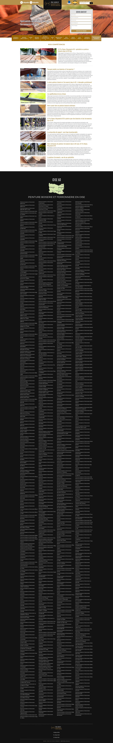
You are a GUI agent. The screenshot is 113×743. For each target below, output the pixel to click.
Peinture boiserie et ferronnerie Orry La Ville (65, 574)
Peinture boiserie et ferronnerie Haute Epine (47, 573)
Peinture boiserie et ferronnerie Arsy (28, 266)
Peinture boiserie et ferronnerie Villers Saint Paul (84, 653)
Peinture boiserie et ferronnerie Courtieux (27, 703)
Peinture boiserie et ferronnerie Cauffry (27, 589)
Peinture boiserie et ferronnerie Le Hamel (46, 551)
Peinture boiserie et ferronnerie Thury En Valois (83, 515)
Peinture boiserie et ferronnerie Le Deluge (46, 255)
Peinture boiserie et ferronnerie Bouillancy (27, 465)
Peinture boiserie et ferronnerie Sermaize (82, 456)
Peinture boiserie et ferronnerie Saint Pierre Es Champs (83, 383)
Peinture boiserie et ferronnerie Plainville (64, 615)
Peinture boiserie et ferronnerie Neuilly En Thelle (64, 482)
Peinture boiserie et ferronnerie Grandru (46, 524)
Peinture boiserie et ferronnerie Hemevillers (46, 585)
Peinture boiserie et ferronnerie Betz (28, 399)
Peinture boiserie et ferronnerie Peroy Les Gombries (65, 595)
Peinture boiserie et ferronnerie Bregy (29, 495)
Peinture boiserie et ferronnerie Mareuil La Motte (64, 275)
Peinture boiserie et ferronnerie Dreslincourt (46, 272)
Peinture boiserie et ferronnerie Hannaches (46, 548)
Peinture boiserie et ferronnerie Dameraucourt (46, 246)
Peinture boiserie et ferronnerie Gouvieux (46, 509)
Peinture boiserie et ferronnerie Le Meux (65, 340)
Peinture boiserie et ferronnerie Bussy (29, 538)
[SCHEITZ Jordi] (56, 727)
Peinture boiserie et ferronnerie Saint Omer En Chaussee (83, 377)
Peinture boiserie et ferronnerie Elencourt (46, 280)
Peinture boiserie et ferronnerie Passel (64, 592)
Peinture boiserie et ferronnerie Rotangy (82, 255)
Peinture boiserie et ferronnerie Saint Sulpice (83, 402)
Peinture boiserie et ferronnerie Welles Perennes (82, 705)
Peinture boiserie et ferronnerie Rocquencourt (82, 241)
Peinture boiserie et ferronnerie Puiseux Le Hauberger (64, 680)
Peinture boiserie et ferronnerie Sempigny (82, 436)
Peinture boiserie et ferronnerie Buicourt (27, 533)
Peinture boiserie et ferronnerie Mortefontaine (64, 429)
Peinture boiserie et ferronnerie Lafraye (46, 676)
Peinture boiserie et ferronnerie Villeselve (82, 680)
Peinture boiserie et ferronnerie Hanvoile (46, 554)
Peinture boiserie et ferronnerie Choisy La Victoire (27, 644)
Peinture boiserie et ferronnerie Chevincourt (27, 629)
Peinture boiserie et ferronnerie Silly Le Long (83, 462)
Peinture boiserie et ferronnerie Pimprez (64, 604)
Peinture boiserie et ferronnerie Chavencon (27, 620)
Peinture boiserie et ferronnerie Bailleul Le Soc (27, 314)
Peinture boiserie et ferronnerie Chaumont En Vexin (27, 617)
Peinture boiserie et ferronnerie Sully (83, 477)
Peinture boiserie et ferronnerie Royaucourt (82, 277)
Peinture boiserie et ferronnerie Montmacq (64, 402)
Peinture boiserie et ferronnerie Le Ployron (65, 637)
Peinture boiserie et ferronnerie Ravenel (64, 706)
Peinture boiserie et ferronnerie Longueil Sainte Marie (64, 246)
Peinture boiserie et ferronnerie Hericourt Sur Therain (46, 597)
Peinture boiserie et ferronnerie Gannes (46, 466)
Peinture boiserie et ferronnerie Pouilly (64, 665)
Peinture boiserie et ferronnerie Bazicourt (27, 342)
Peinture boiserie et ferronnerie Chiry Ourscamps (28, 638)
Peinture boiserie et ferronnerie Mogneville (64, 346)
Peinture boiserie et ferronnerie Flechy (46, 375)
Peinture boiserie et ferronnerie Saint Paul (83, 380)
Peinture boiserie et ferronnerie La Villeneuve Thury (83, 637)
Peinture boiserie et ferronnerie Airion (28, 222)
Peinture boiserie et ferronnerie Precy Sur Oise (65, 668)
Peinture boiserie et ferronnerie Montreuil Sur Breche (64, 408)
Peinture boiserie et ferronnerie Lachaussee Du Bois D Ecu (46, 667)
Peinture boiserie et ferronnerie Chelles (27, 623)
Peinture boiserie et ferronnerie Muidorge (64, 459)
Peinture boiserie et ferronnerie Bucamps (27, 530)
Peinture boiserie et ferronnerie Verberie (82, 603)
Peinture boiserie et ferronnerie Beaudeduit (27, 346)
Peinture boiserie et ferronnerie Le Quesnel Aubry (65, 689)
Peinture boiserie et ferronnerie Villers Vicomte (84, 677)
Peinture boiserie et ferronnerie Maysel (64, 309)
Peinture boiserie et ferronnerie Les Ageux (28, 217)
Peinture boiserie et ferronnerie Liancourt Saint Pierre (64, 224)
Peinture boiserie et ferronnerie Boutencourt (27, 483)
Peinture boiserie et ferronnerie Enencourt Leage (46, 289)
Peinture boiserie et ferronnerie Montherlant (64, 386)
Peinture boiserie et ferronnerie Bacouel (27, 311)
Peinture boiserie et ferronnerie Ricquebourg (82, 224)
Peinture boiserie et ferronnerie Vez (83, 618)
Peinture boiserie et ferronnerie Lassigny (46, 706)
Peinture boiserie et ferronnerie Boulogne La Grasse (27, 471)
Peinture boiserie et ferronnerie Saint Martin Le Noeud (83, 365)
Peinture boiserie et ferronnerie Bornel (27, 455)
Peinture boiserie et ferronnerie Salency (82, 417)
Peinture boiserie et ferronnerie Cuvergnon (46, 239)
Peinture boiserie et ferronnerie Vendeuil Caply (82, 594)
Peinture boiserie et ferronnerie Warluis (82, 699)
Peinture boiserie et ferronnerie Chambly (27, 604)
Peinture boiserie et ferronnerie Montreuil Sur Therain (64, 411)
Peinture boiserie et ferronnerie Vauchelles (82, 572)
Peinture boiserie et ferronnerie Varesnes (82, 566)
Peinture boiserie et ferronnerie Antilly (29, 255)
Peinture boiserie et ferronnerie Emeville (46, 286)
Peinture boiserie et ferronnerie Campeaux (27, 553)
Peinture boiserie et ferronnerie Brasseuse (27, 492)
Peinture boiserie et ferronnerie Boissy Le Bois (27, 431)
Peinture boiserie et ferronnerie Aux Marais (83, 708)
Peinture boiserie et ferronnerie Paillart (64, 586)
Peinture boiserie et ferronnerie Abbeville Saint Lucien (27, 209)
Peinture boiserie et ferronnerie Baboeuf (27, 305)
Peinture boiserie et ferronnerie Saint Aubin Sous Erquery (83, 312)
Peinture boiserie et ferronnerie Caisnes (27, 541)
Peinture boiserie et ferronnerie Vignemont (82, 626)
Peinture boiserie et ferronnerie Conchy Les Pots (27, 669)
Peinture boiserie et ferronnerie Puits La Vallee (65, 683)
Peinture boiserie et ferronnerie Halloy (47, 545)
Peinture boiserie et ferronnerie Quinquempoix (64, 695)
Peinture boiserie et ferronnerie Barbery (27, 328)
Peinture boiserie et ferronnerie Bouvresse (27, 486)
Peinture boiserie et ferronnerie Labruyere (46, 655)
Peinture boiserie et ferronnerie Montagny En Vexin (64, 371)
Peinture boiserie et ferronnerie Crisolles (46, 213)
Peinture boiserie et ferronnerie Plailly (65, 610)
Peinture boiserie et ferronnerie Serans (82, 447)
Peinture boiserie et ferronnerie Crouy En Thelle (47, 225)
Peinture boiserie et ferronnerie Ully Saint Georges (83, 554)
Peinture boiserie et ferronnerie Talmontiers (82, 481)
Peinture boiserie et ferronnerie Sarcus (82, 420)
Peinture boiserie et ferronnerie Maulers (64, 306)
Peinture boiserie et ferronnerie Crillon (47, 211)
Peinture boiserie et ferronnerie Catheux (27, 580)
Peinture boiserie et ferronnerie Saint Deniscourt (83, 322)
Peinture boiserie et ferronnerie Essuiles (46, 331)
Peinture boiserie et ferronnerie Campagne (27, 550)
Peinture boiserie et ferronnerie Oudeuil (64, 580)
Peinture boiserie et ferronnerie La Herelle (46, 594)
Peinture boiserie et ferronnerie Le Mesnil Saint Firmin (65, 331)
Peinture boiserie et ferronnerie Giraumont (46, 481)
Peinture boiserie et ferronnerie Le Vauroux (83, 588)
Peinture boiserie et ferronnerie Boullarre (27, 468)
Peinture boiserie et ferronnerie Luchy (65, 254)
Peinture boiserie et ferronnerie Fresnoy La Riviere (46, 444)
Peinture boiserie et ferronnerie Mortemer (64, 436)
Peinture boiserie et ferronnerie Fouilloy (46, 407)
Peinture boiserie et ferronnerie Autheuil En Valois (27, 287)
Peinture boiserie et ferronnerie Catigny (27, 583)
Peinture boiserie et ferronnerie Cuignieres (46, 229)
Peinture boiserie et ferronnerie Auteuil (27, 284)
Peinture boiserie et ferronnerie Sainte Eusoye (84, 328)
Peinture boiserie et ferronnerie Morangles (64, 420)
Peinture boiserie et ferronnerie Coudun (27, 688)
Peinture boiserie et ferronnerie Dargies (46, 249)
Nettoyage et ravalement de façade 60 (45, 38)
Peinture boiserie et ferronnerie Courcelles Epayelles (27, 694)
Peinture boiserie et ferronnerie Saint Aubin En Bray (83, 309)
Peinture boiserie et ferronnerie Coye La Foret (28, 706)
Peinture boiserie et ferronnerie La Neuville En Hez (65, 495)
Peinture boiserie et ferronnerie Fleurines (46, 378)
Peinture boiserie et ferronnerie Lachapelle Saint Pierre (46, 661)
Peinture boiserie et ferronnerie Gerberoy (46, 475)
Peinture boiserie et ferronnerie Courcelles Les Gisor (27, 697)
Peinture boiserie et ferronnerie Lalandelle (46, 690)
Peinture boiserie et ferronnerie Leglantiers (64, 211)
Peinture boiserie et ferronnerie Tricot (83, 530)
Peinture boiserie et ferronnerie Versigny (82, 615)
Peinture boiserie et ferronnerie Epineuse (46, 296)
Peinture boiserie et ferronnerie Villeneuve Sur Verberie (82, 640)
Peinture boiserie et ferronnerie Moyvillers (64, 456)
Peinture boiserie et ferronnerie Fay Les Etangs (47, 347)
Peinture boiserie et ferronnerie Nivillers (64, 516)
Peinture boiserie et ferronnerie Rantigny (64, 702)
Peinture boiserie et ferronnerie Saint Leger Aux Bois (83, 352)
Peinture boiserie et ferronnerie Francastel (46, 423)
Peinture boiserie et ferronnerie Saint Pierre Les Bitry (83, 386)
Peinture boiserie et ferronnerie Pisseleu (64, 607)
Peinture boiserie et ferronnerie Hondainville (46, 613)
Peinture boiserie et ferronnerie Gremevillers (46, 527)
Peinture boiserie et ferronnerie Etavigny (46, 337)
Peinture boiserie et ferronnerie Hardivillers (46, 557)
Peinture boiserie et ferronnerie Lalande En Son (46, 687)
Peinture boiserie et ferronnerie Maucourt (64, 303)
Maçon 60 (52, 38)
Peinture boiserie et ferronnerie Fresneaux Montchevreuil (46, 432)
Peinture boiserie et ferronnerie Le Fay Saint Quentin (46, 353)
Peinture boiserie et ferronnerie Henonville (46, 588)
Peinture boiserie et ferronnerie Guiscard (46, 535)
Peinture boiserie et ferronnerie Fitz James (47, 365)
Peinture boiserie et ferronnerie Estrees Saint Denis (46, 334)
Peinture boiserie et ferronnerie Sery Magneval (83, 459)
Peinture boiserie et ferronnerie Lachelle (46, 670)
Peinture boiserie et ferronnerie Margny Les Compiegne (64, 284)
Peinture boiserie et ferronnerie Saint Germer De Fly (83, 340)
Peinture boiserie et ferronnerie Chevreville (27, 632)
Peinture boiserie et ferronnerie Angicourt (27, 235)
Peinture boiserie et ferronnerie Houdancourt (46, 616)
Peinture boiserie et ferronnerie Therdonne (82, 487)
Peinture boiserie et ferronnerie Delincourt (46, 252)
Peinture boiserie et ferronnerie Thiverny (82, 509)
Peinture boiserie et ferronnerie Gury (47, 537)
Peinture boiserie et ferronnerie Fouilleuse (46, 404)
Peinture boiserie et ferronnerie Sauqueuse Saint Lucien (82, 426)
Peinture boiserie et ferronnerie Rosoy (84, 250)
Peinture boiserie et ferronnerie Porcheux (64, 659)
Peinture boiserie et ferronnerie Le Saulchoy (83, 429)
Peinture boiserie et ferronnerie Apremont (27, 260)
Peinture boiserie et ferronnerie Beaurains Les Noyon (27, 358)
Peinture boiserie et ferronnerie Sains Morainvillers (83, 300)
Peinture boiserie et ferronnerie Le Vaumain (83, 581)
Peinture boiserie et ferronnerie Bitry (28, 407)
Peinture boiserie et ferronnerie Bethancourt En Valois (27, 390)
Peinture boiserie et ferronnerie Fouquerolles (46, 416)
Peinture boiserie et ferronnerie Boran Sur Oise (28, 449)
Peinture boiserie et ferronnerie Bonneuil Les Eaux (27, 437)
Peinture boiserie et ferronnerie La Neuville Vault (65, 513)
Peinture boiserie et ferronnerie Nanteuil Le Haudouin (64, 471)
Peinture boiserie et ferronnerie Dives (47, 261)
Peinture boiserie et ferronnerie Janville (46, 630)
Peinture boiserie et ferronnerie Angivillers (27, 238)
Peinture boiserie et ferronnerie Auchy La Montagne (29, 271)
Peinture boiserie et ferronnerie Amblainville (27, 227)
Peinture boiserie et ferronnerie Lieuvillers (64, 233)
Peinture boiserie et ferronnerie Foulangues (46, 410)
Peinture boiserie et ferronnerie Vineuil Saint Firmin (82, 687)
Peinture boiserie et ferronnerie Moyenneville (64, 453)
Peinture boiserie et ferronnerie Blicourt (27, 422)
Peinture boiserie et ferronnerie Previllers (64, 671)
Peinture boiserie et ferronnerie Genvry (46, 472)
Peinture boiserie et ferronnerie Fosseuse (46, 401)
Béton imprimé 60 (79, 38)
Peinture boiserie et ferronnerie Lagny (47, 679)
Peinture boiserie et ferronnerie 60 (96, 38)
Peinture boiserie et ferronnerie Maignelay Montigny (64, 260)
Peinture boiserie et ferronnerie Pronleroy (64, 674)
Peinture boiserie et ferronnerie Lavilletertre (64, 208)
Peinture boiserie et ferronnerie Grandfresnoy (46, 515)
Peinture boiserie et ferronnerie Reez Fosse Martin (65, 710)
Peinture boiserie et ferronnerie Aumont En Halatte (27, 277)
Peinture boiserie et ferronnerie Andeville (27, 232)
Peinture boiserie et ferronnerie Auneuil (27, 281)
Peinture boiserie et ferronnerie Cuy (47, 243)
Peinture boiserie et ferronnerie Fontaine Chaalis (46, 386)
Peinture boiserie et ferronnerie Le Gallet (46, 463)
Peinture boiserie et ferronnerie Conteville (27, 672)
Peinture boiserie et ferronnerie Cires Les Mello (28, 654)
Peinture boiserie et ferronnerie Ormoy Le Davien (64, 563)
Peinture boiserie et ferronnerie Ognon (64, 553)
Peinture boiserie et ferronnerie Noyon (64, 542)
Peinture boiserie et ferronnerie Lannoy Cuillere (46, 700)
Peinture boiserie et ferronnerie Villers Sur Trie (84, 671)
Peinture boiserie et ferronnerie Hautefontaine (46, 576)
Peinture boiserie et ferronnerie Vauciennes (82, 575)
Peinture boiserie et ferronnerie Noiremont (64, 528)
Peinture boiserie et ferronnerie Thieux (82, 505)
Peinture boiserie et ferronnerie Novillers (64, 536)
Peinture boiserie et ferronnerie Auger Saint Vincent (29, 274)
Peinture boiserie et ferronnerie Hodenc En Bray (46, 606)
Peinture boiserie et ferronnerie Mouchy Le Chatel (64, 445)
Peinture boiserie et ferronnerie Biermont (27, 404)
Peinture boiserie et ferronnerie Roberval (82, 232)
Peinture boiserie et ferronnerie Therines (82, 490)
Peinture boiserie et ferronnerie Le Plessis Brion (65, 631)
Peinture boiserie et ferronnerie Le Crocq (46, 216)
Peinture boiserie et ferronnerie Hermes (46, 600)
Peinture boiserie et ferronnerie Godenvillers (46, 490)
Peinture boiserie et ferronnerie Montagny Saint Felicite (64, 374)
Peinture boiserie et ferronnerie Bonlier (27, 434)
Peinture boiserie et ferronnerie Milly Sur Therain (65, 343)
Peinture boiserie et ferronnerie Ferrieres (46, 359)
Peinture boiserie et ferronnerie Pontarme (64, 643)
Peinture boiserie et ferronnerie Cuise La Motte (47, 235)
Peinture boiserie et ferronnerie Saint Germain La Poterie (83, 337)
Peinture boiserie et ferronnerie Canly (28, 562)
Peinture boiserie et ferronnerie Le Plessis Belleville (65, 628)
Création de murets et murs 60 (24, 38)
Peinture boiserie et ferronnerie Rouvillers (82, 268)
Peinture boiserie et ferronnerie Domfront (46, 266)
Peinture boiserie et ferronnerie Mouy (65, 450)
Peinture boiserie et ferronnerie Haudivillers (46, 566)
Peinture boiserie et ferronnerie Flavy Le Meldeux (47, 372)
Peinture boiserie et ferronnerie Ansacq (27, 243)
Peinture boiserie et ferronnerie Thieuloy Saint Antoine (82, 502)
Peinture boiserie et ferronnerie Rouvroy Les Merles (82, 274)
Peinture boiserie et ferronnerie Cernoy (27, 598)
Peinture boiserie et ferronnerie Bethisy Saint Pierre (27, 397)
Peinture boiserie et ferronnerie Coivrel (27, 663)
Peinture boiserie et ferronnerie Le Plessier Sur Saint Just (65, 622)
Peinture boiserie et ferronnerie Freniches (46, 429)
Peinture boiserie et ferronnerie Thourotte (82, 512)
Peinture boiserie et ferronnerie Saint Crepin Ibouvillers (83, 319)
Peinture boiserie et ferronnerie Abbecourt (27, 206)
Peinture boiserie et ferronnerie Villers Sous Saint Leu (84, 659)
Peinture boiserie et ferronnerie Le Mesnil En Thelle (65, 328)
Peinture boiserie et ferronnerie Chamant (27, 601)
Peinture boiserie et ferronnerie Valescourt (82, 560)
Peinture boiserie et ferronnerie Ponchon (64, 640)
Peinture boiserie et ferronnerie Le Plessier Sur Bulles (65, 618)
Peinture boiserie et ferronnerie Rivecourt (82, 229)
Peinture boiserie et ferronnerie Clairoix (27, 657)
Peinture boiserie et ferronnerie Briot (28, 515)
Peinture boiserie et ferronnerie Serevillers (82, 450)
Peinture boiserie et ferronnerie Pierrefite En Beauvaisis (64, 598)
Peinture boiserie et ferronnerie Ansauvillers (27, 246)
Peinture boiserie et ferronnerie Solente (82, 468)
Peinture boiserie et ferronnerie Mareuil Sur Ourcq (64, 278)
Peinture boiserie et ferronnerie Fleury (47, 380)
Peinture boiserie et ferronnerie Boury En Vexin (29, 477)
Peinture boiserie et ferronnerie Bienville (27, 401)
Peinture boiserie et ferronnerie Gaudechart (46, 469)
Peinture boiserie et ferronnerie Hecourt (46, 579)
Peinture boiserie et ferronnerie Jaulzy (47, 632)
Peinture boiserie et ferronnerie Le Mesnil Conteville (65, 325)
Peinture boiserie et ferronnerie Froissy (46, 460)
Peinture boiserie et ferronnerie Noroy (65, 531)
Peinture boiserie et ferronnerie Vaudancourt (82, 578)
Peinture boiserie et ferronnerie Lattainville (46, 712)
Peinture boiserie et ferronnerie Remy (84, 204)
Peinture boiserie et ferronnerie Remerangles (82, 202)
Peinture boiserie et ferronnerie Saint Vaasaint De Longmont (83, 408)
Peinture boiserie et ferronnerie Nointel (64, 525)
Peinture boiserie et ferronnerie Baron (29, 334)
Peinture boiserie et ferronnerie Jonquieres (46, 636)
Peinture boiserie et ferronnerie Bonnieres (27, 443)
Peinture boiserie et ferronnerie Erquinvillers (46, 313)
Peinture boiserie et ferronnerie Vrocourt (82, 690)
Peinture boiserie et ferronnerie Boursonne (27, 474)
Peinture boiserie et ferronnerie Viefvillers (82, 620)
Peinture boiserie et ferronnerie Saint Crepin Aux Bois (83, 315)
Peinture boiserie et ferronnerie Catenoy (27, 577)
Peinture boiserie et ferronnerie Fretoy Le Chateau (46, 453)
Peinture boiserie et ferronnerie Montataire (64, 377)
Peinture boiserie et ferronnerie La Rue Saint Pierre (83, 286)
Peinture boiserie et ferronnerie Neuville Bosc (64, 488)
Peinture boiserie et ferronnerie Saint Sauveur (83, 399)
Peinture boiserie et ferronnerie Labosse (46, 652)
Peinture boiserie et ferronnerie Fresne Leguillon (46, 435)
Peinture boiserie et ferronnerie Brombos (27, 517)
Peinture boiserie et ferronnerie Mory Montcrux (65, 442)
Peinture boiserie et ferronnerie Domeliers (46, 263)
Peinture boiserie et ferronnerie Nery (65, 474)
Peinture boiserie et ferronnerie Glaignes (46, 484)
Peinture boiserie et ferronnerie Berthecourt (27, 387)
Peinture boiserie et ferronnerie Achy (28, 211)
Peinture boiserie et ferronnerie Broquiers (27, 520)
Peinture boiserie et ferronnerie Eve (47, 341)
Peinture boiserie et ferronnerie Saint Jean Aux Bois (83, 346)
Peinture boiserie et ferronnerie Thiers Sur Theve (84, 496)
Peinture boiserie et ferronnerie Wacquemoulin (82, 693)
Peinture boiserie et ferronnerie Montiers (64, 389)
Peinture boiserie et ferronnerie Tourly (84, 522)
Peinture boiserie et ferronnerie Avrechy (27, 296)
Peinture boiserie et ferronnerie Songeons (82, 474)
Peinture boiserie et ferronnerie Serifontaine (82, 453)
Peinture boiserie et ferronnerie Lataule (46, 709)
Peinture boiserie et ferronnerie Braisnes (27, 489)
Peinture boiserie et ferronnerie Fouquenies (46, 413)
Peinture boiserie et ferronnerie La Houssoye (46, 619)
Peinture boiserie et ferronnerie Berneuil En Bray (27, 381)
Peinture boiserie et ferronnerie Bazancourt (27, 339)
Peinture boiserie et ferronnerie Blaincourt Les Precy (27, 412)
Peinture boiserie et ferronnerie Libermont (64, 227)
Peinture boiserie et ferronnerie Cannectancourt (27, 564)
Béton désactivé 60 (66, 38)
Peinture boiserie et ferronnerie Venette (82, 597)
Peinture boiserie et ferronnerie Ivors (47, 621)
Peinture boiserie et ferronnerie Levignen (64, 214)
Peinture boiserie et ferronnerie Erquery (46, 310)
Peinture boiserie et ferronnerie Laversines (64, 205)
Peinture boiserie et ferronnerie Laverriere (64, 202)
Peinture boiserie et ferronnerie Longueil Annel (64, 243)
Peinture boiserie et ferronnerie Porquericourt (64, 662)
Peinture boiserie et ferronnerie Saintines (82, 343)
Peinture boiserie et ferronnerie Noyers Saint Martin (64, 539)
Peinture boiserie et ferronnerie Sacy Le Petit (83, 297)
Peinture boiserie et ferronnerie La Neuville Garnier (65, 498)
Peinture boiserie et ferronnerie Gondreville (46, 500)
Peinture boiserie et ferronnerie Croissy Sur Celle (46, 219)
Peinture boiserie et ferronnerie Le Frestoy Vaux (46, 450)
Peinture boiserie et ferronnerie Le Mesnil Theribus (65, 337)
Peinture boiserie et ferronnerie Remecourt (64, 714)
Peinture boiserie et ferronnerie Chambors (27, 607)
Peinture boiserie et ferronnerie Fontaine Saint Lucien (46, 392)
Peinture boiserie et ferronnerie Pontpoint (64, 652)
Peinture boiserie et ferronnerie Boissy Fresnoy (27, 428)
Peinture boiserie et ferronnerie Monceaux (64, 352)
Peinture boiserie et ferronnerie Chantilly (27, 611)
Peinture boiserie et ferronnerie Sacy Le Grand (83, 294)
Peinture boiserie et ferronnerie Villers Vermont (84, 674)
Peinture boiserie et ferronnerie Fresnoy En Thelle (46, 441)
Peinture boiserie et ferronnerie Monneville (64, 368)
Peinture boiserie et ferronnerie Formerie (46, 398)
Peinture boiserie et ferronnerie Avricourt (27, 299)
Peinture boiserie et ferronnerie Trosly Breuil (84, 541)
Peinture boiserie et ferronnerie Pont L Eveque (65, 646)
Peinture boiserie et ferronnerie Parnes (64, 589)
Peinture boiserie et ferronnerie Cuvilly (47, 242)
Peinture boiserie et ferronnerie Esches (46, 319)
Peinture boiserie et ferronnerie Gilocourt (46, 478)
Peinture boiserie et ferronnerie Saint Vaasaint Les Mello (83, 411)
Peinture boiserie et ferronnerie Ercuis (47, 301)
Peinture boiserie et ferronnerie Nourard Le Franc (64, 533)
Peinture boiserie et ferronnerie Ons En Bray (65, 560)
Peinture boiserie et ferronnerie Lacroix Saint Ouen (46, 673)
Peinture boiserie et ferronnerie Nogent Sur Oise (64, 522)
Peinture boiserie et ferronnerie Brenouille (27, 497)
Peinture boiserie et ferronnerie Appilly (27, 257)
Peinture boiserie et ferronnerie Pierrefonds (64, 601)
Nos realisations (26, 29)
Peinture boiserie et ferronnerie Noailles (64, 519)
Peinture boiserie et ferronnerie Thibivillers (82, 493)
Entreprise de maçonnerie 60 (15, 38)
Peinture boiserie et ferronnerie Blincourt (27, 425)
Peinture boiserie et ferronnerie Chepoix (27, 626)
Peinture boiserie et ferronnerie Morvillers (64, 439)
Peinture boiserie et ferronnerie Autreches (27, 290)
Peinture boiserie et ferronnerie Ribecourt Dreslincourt (82, 221)
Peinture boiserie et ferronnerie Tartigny (82, 484)
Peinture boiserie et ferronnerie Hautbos (46, 569)
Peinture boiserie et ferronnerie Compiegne (27, 666)
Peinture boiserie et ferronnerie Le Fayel (46, 350)
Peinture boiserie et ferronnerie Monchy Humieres (64, 359)
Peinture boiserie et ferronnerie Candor (27, 559)
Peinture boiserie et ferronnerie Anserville (27, 249)
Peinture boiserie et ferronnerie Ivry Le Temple (47, 624)
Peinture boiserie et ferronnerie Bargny (27, 332)
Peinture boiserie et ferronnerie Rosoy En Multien (84, 252)
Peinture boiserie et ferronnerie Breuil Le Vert (28, 513)
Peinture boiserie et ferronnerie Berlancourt (27, 378)
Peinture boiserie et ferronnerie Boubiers (27, 459)
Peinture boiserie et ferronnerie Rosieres (82, 247)
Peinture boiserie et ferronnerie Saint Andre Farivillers (83, 303)
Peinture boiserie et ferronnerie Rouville (82, 264)
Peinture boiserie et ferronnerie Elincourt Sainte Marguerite (46, 283)
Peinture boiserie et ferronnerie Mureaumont (64, 465)
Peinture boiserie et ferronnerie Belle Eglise (28, 373)
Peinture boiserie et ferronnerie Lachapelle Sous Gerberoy (46, 664)
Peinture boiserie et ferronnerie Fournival (46, 420)
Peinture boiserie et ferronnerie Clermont (27, 660)
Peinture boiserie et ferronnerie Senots (82, 444)
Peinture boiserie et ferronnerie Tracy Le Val (83, 527)
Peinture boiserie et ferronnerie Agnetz (27, 220)
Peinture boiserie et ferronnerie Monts (64, 414)
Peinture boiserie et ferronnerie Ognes (64, 547)
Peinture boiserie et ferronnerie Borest (27, 452)
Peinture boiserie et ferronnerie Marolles (64, 290)
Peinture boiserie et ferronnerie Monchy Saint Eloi (64, 362)
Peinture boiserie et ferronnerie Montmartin (64, 405)
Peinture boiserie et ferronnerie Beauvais (27, 364)
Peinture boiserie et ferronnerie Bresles (27, 500)
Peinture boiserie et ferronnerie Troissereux (82, 538)
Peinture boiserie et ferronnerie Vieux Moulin (83, 623)
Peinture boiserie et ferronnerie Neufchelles (64, 476)
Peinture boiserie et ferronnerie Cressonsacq (46, 202)
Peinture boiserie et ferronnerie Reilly (65, 712)
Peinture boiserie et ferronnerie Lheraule (64, 218)
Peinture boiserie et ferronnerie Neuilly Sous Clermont (64, 485)
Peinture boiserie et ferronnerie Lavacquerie (46, 715)
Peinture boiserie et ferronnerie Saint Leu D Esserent (83, 359)
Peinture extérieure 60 (73, 38)
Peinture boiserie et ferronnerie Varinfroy (82, 569)
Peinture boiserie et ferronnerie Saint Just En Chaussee (83, 349)
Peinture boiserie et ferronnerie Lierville (64, 230)
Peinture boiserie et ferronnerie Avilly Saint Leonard (28, 293)
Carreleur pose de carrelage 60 (59, 38)
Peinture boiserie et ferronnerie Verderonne (82, 609)
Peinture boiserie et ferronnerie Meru (65, 319)
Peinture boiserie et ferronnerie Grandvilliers (46, 521)
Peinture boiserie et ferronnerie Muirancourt (64, 462)
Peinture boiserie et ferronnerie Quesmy (64, 686)
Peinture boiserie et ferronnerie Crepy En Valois (28, 717)
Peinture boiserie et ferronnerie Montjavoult (64, 392)
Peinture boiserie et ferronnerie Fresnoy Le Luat (46, 447)
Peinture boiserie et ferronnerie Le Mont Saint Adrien (65, 417)
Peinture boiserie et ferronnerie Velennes (82, 591)
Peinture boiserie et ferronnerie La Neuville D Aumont (65, 491)
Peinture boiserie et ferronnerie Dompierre (46, 269)
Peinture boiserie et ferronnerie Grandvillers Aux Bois (46, 518)
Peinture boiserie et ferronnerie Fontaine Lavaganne (46, 389)
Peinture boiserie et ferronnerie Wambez (82, 696)
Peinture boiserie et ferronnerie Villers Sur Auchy (84, 662)
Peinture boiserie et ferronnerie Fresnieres (46, 438)
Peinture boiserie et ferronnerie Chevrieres (27, 635)
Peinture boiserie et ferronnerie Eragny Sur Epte (46, 299)
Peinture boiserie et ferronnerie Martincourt (64, 300)
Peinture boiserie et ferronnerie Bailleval (27, 321)
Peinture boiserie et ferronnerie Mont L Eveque (65, 396)
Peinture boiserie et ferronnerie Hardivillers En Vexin (46, 560)
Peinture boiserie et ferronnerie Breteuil (27, 503)
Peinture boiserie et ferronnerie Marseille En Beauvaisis (64, 297)
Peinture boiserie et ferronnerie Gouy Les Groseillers (47, 512)
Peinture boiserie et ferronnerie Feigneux (46, 356)
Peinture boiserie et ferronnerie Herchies (46, 591)
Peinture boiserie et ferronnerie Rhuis (83, 218)
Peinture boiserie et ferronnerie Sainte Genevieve (84, 334)
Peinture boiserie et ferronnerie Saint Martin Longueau (83, 368)
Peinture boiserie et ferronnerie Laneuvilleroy (64, 501)
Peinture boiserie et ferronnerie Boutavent (27, 480)
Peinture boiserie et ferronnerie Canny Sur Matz (29, 567)
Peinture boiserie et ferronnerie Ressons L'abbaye (82, 207)
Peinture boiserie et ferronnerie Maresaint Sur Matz (64, 272)
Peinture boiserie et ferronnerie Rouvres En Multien (82, 271)
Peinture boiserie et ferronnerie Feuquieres (46, 362)
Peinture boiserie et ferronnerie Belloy (29, 376)
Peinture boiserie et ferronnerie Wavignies (82, 702)
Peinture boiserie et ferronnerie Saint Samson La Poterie (83, 396)
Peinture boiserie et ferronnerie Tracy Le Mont (83, 524)
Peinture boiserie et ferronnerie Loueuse (64, 252)
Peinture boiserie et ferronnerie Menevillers (64, 317)
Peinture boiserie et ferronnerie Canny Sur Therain (29, 570)
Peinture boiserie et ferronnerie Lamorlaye (46, 696)
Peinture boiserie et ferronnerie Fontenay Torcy (46, 395)
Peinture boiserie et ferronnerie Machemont (64, 257)
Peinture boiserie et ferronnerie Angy (28, 241)
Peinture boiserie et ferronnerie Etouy (47, 340)
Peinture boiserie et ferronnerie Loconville (64, 239)
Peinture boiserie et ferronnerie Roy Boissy (83, 280)
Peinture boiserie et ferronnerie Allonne (27, 224)
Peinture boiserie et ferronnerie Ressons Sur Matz (82, 210)
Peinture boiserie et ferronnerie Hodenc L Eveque (46, 610)
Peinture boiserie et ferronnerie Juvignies (46, 642)
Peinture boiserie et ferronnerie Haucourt (46, 563)
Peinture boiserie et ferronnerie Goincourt (46, 493)
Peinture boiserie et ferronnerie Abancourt (27, 202)
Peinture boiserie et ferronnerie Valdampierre (82, 557)
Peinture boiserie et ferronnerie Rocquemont (82, 238)
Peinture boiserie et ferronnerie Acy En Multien (28, 213)
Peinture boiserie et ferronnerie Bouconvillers (27, 462)
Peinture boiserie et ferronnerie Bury (28, 537)
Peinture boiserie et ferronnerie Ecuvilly (46, 277)
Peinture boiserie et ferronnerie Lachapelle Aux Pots (46, 658)
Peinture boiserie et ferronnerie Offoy (65, 545)
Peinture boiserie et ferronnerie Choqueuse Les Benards (27, 647)
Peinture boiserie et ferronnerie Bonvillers (27, 446)
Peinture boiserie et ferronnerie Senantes (82, 439)
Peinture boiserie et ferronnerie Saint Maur (83, 371)
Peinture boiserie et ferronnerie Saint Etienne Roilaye (83, 325)
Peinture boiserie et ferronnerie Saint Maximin (83, 374)
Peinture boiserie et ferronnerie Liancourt (64, 221)
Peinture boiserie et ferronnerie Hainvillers (46, 543)
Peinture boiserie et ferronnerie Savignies (82, 433)
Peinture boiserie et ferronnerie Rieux (83, 226)
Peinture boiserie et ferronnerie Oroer (65, 568)
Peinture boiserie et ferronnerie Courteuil (27, 700)
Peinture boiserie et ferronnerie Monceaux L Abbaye (64, 356)
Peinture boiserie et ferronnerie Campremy (27, 556)
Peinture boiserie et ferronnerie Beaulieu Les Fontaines (27, 352)
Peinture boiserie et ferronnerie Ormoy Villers (64, 566)
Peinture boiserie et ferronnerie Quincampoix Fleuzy (64, 692)
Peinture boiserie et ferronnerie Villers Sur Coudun (84, 668)
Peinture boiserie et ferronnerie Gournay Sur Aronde (46, 506)
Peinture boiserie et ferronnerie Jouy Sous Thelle (47, 639)
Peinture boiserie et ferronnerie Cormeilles (27, 678)
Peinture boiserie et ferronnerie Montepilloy (64, 380)
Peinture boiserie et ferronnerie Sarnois (82, 423)
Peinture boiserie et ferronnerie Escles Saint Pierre (47, 322)
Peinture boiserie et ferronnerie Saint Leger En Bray (83, 356)
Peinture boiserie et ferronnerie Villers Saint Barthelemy (84, 643)
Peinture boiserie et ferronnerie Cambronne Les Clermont (27, 547)
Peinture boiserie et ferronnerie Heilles (46, 582)
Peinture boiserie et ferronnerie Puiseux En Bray (64, 677)
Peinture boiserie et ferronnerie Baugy (27, 336)
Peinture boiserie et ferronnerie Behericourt (27, 370)
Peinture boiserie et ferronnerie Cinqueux (27, 651)
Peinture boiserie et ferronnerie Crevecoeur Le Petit (46, 208)
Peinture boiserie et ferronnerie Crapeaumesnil (27, 712)
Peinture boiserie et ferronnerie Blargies (27, 418)
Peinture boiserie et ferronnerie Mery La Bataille (65, 322)
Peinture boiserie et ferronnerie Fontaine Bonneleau (46, 383)
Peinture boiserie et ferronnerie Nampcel (64, 468)
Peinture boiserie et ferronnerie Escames (46, 316)
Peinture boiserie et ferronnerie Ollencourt (82, 711)
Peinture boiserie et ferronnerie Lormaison (64, 249)
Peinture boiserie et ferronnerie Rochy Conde (82, 235)
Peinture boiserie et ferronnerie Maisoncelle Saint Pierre (64, 266)
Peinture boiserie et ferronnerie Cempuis (27, 595)
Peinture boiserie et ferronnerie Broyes (27, 524)
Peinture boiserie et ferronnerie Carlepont (27, 574)
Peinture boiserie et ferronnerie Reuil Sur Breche (83, 216)
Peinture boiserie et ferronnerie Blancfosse (27, 415)
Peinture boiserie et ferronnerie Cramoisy (27, 709)
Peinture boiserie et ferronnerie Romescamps (82, 244)
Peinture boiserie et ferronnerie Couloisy (27, 691)
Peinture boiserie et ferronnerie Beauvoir (27, 367)
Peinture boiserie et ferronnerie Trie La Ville (83, 535)
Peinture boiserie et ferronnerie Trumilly (82, 551)
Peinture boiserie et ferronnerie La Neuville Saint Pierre (65, 504)
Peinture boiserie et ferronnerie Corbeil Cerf (27, 675)
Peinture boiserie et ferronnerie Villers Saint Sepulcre (84, 656)
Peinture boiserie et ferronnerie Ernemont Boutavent (46, 307)
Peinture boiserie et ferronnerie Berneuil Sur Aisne (27, 384)
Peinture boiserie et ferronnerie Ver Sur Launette (83, 600)
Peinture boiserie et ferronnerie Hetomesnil (46, 603)
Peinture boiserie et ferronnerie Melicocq (64, 312)
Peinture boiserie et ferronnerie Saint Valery (83, 414)
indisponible (26, 2)
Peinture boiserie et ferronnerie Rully (83, 288)
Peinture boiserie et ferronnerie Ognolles (64, 550)
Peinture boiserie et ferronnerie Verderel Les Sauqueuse (82, 606)
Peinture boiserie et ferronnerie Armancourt (27, 263)
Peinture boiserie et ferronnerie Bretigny (27, 506)
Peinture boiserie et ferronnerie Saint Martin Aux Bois (83, 362)
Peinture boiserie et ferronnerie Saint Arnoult (83, 306)
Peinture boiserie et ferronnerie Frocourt (46, 456)
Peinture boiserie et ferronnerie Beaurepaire (27, 361)
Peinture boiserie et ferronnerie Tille (83, 520)
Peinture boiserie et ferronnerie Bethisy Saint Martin (27, 393)
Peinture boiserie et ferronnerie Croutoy (46, 222)
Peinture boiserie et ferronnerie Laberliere (46, 645)
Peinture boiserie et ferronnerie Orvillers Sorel (64, 577)
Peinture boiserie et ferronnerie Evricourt (46, 344)
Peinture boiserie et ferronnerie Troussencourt (82, 544)
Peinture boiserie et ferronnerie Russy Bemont (84, 291)
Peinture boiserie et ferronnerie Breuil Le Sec (28, 510)
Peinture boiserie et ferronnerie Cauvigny (27, 592)
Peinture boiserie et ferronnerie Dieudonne (46, 258)
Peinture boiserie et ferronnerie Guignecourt (46, 532)
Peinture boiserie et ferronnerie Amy (28, 230)
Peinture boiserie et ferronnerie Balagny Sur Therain (27, 325)
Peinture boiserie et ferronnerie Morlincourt (64, 426)
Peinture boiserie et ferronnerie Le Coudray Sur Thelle (28, 684)
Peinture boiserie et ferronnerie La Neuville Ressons (65, 510)
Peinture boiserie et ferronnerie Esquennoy (46, 328)
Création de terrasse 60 (37, 38)
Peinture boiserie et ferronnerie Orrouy (64, 571)
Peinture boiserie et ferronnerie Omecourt (64, 556)
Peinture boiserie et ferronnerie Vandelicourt (82, 563)
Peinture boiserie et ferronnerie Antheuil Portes (27, 252)
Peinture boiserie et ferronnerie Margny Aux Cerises (64, 281)
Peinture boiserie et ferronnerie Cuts (47, 237)
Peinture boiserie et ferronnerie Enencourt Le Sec (46, 293)
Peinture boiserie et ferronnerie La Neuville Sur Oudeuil (65, 507)
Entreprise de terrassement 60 (87, 38)
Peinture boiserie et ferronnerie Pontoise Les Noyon (64, 649)
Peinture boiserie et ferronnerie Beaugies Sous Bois (27, 349)
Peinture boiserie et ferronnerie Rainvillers (64, 699)
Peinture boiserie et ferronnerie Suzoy (84, 478)
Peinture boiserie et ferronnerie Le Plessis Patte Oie (65, 634)
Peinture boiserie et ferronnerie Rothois (82, 258)
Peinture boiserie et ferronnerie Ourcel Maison (64, 583)
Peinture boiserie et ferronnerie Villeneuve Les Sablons (82, 634)
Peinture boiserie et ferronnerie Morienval (64, 423)
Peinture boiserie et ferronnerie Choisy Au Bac (27, 641)
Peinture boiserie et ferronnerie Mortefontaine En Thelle (64, 433)
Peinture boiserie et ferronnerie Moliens (64, 349)
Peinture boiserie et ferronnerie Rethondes (82, 213)
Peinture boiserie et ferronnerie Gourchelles (46, 503)
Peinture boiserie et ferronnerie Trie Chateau (83, 532)
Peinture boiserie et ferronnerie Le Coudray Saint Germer (28, 681)
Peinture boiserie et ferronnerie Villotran (82, 683)
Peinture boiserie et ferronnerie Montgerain (64, 383)
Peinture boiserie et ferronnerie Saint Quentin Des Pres (83, 389)
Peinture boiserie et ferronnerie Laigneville (46, 684)
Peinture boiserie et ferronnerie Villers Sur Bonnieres (84, 665)
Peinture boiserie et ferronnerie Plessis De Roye (64, 625)
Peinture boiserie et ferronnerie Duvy (47, 275)
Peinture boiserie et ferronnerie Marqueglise (64, 294)
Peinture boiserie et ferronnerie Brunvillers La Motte (27, 527)
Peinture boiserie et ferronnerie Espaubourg (46, 325)
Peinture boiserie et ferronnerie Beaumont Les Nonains (27, 355)
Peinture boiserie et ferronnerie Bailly (28, 323)
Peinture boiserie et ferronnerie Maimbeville (64, 263)
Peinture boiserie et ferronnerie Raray (65, 704)
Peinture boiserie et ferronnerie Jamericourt (46, 627)
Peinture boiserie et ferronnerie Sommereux (82, 471)
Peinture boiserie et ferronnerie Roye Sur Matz (83, 283)
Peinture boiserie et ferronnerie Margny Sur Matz (64, 287)
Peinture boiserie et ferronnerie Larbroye (46, 703)
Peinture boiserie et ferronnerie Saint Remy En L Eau (83, 392)
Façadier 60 (30, 38)
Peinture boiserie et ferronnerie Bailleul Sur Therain (27, 317)
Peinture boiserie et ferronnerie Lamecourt (46, 693)
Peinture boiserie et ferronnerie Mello (65, 314)
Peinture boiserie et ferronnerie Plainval (64, 612)
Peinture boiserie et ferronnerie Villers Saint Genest (84, 650)
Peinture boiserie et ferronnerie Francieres (46, 426)
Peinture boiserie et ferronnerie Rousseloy (82, 261)
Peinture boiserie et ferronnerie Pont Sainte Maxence (65, 655)
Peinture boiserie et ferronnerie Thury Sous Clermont (83, 518)
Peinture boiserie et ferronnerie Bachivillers (27, 308)
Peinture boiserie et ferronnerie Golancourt (46, 497)
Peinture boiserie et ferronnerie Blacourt (27, 409)
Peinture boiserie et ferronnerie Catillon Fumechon (27, 586)
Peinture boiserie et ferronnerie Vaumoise (82, 585)
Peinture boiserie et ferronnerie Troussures (82, 548)
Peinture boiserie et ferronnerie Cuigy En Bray (47, 232)
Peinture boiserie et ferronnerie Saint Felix (83, 331)
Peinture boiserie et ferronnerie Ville (83, 629)
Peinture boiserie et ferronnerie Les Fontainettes (83, 714)
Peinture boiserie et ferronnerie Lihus (65, 235)
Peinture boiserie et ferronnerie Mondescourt (64, 365)
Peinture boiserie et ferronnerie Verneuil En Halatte (82, 612)
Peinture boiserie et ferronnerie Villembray (82, 631)
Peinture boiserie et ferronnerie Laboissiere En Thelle (46, 649)
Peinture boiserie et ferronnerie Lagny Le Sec (47, 681)
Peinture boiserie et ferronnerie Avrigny (27, 302)
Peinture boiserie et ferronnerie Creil (28, 714)
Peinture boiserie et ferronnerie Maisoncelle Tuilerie (64, 269)
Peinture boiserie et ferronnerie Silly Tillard (83, 465)
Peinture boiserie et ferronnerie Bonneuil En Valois (27, 440)
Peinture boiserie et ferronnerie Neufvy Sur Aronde (64, 479)
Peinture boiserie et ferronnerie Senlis (84, 441)
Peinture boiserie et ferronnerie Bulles (29, 535)
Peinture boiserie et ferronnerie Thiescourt (82, 499)
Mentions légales (65, 741)
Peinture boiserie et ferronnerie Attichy (27, 268)
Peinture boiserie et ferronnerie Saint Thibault (83, 405)
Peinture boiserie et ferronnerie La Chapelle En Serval (28, 614)
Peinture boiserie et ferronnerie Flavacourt (46, 369)
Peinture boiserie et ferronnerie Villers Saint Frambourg (84, 647)
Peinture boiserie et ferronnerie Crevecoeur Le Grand (46, 205)
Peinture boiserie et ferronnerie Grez (47, 530)
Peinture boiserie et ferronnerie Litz (65, 237)
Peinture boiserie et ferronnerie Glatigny (46, 487)
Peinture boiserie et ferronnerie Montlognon (64, 399)
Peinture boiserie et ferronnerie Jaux (47, 634)
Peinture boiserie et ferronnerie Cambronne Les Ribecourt (27, 544)
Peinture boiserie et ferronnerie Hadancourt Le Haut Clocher (46, 540)
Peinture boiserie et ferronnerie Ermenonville (46, 303)
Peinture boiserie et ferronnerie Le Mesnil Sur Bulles (65, 334)
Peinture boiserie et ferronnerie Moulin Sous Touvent (64, 448)
